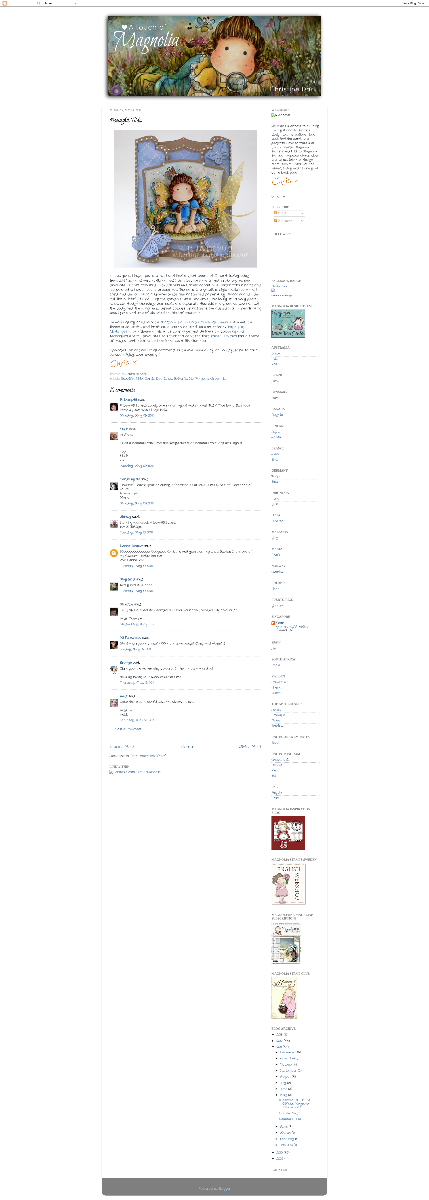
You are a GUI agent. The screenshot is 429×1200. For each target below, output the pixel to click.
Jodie (275, 353)
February (287, 1139)
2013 (280, 1035)
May (284, 1095)
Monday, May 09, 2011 (137, 415)
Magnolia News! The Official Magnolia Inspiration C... (294, 1103)
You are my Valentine (292, 626)
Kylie (274, 359)
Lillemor (277, 693)
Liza (274, 648)
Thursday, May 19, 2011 (137, 683)
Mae (275, 798)
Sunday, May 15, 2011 (135, 649)
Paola (275, 665)
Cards (149, 379)
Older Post (250, 747)
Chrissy (125, 517)
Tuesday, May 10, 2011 (136, 532)
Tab (274, 776)
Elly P (124, 429)
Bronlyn (126, 663)
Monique (126, 604)
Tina (274, 482)
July (283, 1083)
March (286, 1133)
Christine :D (280, 760)
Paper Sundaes (224, 336)
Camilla (277, 572)
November (288, 1058)
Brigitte (277, 415)
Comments (285, 221)
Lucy (275, 381)
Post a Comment (128, 729)
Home (187, 747)
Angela (276, 793)
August (286, 1077)
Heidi (124, 696)
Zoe (274, 364)
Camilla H (278, 682)
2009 (280, 1159)
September (289, 1071)
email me (278, 196)
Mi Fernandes (130, 638)
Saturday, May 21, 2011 (137, 720)
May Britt (127, 579)
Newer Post (122, 747)
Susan (275, 743)
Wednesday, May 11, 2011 (138, 624)
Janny (276, 710)
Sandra (277, 726)
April (284, 1127)
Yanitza (277, 605)
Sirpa (275, 432)
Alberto (277, 521)
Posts (281, 213)
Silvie (274, 460)
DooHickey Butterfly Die (174, 379)
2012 (280, 1041)
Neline (275, 720)
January (287, 1145)
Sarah (275, 398)
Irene (275, 499)
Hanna (276, 687)
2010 (280, 1153)
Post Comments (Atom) (148, 756)
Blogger (225, 1189)
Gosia (275, 588)
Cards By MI (130, 479)
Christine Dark (279, 286)
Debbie (276, 765)
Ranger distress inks (210, 379)
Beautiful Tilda (132, 379)
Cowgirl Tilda (289, 1113)
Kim (274, 770)
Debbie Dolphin (131, 546)
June (284, 1089)
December (288, 1052)
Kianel (275, 454)
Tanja (275, 476)
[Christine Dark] (273, 291)
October (287, 1065)
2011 (279, 1047)
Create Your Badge (281, 295)
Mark (275, 555)
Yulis (274, 504)
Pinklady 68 (128, 400)
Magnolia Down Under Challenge (189, 322)
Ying (274, 538)
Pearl (280, 623)
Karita (276, 437)
